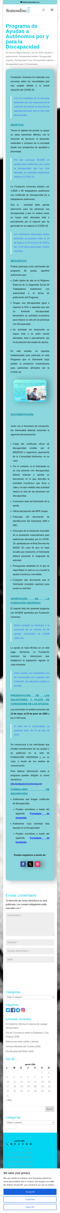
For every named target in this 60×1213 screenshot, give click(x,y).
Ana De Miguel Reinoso (19, 52)
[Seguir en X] (30, 864)
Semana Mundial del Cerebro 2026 (23, 1046)
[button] (52, 12)
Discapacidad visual (14, 64)
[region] (30, 1190)
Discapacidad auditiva (28, 56)
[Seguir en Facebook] (23, 864)
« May (9, 1100)
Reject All (30, 1207)
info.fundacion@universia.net (26, 784)
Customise (30, 1199)
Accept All (30, 1192)
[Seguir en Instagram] (37, 864)
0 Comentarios (31, 64)
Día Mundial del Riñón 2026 (19, 1051)
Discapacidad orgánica (43, 60)
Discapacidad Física (23, 60)
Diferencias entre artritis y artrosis (22, 1041)
